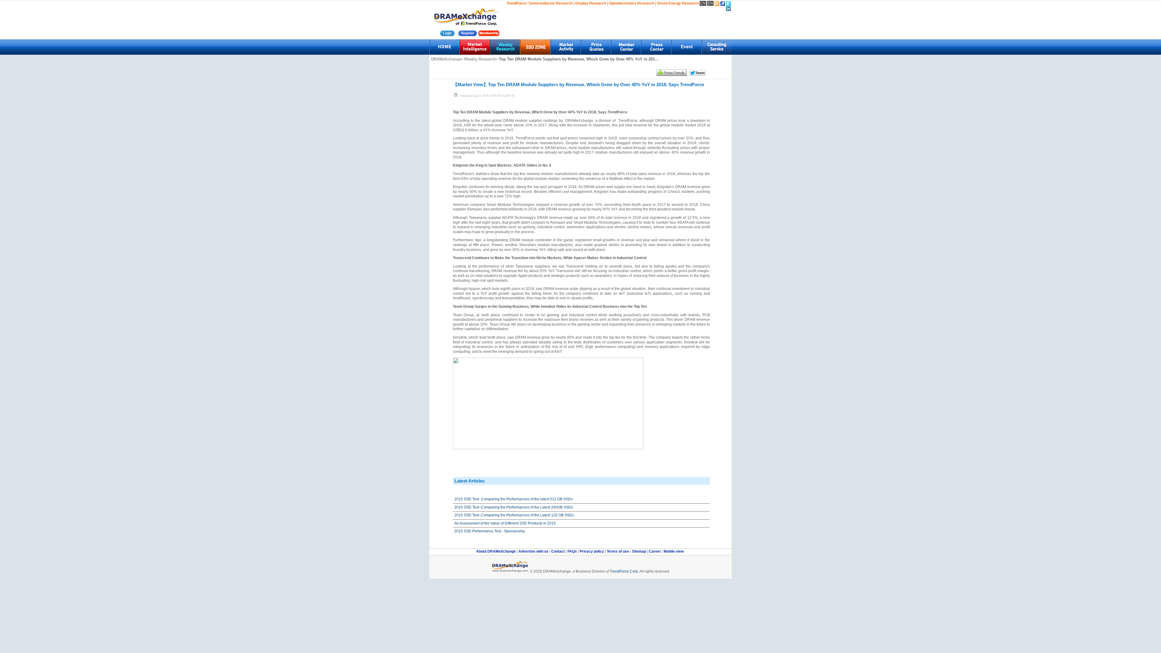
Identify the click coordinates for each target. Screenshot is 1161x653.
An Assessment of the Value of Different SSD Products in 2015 (505, 523)
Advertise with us (534, 551)
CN (703, 3)
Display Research (590, 3)
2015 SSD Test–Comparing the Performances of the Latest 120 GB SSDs (514, 515)
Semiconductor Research (550, 3)
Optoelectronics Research (631, 3)
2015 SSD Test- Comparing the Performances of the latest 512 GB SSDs (513, 499)
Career (655, 551)
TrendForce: (517, 3)
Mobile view (674, 551)
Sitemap (639, 551)
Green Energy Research (678, 3)
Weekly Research (480, 59)
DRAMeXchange (446, 59)
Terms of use (618, 551)
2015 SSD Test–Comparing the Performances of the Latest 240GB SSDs (513, 507)
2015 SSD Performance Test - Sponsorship (489, 531)
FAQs (572, 551)
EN (710, 3)
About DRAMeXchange (496, 551)
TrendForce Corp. (624, 571)
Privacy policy (592, 551)
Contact (558, 551)
